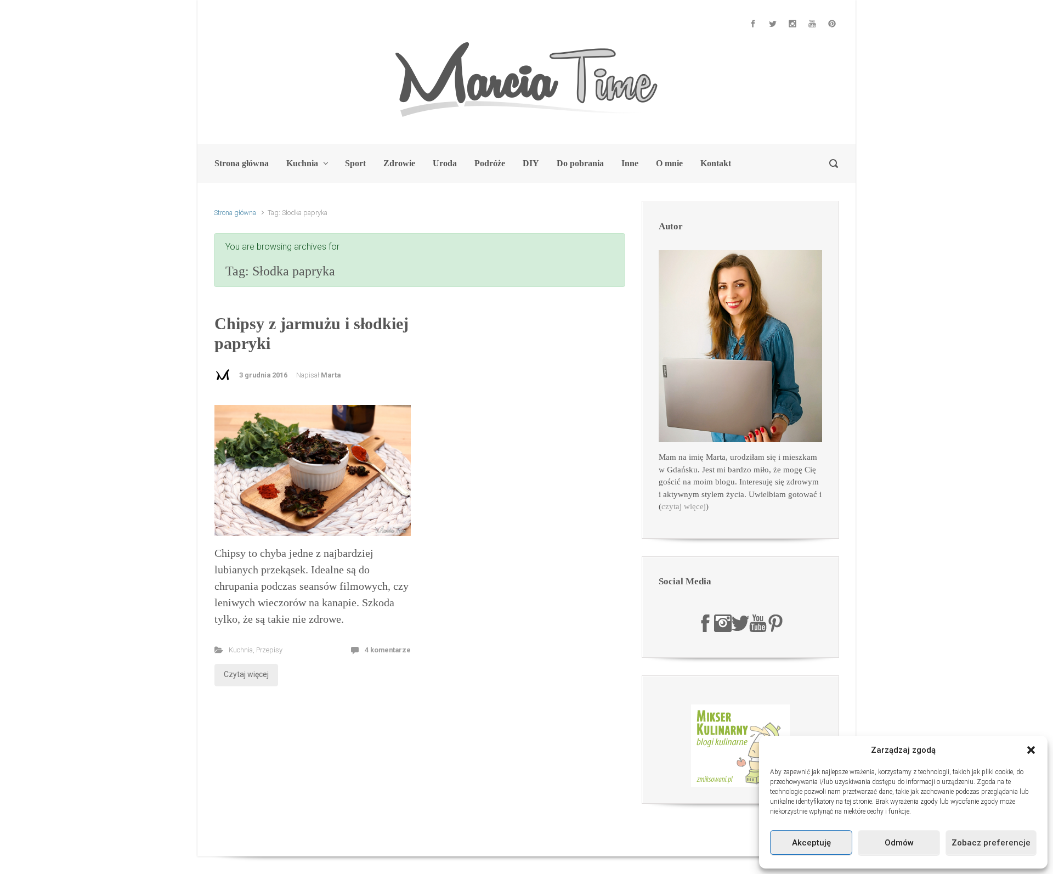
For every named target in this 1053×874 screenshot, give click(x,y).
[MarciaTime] (705, 622)
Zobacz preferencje (991, 843)
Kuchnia (241, 650)
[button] (1031, 750)
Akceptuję (811, 843)
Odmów (899, 843)
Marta (331, 375)
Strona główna (235, 212)
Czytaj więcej (246, 674)
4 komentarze (388, 650)
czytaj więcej (683, 506)
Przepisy (269, 650)
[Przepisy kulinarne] (740, 745)
